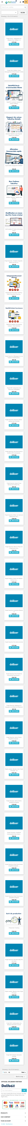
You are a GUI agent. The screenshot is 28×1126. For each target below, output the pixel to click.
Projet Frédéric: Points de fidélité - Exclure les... (14, 579)
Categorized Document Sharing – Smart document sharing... (14, 293)
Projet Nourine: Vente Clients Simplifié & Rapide (14, 801)
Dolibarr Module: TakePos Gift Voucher (14, 198)
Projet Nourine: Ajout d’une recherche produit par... (14, 483)
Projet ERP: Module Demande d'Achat (14, 1055)
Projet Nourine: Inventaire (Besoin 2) (14, 610)
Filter (23, 12)
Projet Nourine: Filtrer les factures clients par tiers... (14, 515)
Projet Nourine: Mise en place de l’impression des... (14, 547)
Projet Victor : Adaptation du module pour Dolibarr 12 (14, 39)
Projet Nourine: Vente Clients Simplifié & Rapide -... (14, 738)
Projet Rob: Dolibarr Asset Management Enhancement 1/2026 (14, 71)
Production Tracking (14, 928)
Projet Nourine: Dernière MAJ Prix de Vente (14, 960)
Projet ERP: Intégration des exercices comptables (14, 388)
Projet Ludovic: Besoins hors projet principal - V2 (14, 769)
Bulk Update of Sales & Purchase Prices (14, 229)
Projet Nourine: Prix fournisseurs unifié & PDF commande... (14, 452)
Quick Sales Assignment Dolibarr (14, 165)
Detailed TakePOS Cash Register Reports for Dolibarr (14, 134)
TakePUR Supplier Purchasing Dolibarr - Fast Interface (14, 325)
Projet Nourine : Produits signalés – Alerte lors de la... (14, 261)
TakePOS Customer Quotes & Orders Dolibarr (14, 102)
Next (24, 1072)
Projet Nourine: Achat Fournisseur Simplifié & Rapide (14, 896)
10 (9, 1072)
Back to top (20, 1077)
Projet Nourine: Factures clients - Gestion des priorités (14, 420)
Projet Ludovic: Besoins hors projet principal (14, 992)
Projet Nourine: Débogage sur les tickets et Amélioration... (14, 356)
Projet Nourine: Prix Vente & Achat (14, 642)
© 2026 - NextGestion (7, 1124)
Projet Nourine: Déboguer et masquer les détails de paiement (14, 706)
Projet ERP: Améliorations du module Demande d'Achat (14, 1023)
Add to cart (14, 44)
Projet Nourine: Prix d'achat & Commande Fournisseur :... (14, 674)
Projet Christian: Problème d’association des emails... (14, 833)
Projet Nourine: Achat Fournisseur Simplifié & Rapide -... (14, 865)
